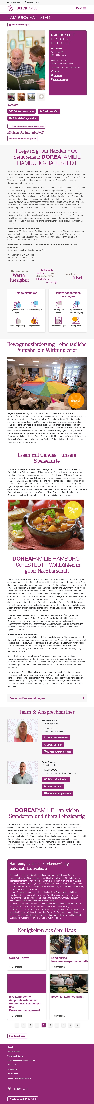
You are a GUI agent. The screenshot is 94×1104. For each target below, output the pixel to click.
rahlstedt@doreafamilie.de (62, 63)
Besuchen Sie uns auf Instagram (28, 126)
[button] (47, 698)
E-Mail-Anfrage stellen (24, 118)
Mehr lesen (17, 966)
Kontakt (10, 1047)
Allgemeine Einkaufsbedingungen (21, 1060)
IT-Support (11, 1065)
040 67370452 (50, 728)
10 (78, 1025)
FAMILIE (24, 1099)
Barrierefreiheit (15, 2)
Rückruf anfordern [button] (23, 111)
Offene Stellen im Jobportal (22, 138)
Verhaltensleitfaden (15, 1056)
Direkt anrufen (50, 111)
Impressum (12, 1069)
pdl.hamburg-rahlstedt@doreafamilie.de (59, 773)
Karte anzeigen (60, 79)
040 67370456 (50, 770)
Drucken (58, 75)
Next (41, 97)
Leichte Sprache (33, 2)
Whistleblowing (13, 1051)
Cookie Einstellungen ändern (19, 1078)
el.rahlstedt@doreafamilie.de (54, 731)
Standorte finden (17, 1036)
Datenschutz (12, 1074)
